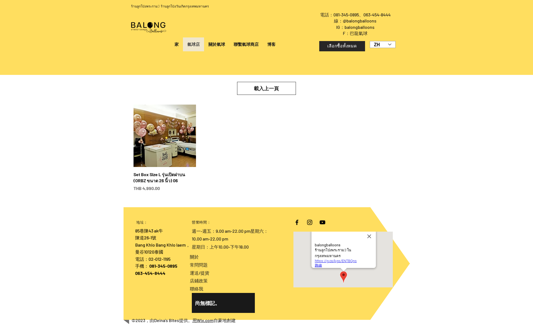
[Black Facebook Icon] (296, 222)
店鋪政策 (199, 280)
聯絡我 (196, 288)
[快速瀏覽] (165, 136)
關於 (194, 256)
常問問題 (199, 264)
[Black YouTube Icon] (322, 222)
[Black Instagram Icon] (309, 222)
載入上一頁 (266, 88)
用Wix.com (202, 320)
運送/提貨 (199, 272)
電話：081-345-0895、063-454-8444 (355, 14)
